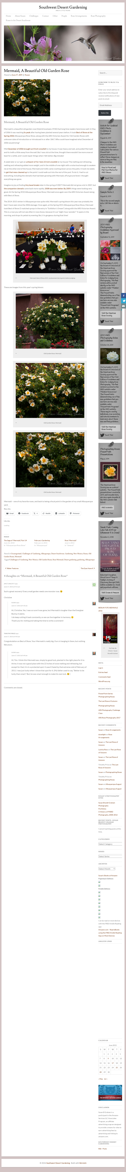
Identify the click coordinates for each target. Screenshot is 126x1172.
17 (113, 1063)
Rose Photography (98, 16)
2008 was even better (54, 188)
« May (100, 1079)
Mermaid (18, 557)
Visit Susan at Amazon (110, 593)
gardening (81, 560)
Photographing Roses (106, 706)
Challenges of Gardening (31, 554)
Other (55, 16)
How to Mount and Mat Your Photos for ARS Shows (110, 170)
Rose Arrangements (79, 16)
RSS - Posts (102, 1149)
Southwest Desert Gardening (63, 7)
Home (8, 16)
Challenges (33, 16)
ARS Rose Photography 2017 (109, 718)
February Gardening (42, 540)
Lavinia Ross (103, 749)
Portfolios (102, 809)
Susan (27, 75)
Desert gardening (70, 560)
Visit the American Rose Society (109, 314)
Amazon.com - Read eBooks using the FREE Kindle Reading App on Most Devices (110, 933)
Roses (85, 554)
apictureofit (9, 584)
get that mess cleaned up (16, 172)
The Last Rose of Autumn (107, 701)
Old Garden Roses (45, 560)
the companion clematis (14, 188)
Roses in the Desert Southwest (18, 20)
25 (117, 1067)
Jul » (105, 1079)
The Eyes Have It (87, 568)
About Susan (20, 16)
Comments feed (104, 677)
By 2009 (67, 188)
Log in (100, 668)
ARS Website (107, 507)
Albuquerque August (113, 784)
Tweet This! (109, 178)
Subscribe (105, 113)
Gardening (69, 554)
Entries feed (103, 672)
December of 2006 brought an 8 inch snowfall (27, 149)
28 (101, 1072)
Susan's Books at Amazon (107, 875)
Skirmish (82, 1163)
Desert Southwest (57, 554)
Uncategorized (16, 554)
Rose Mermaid (58, 560)
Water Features (13, 568)
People (64, 16)
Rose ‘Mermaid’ (71, 540)
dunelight (102, 734)
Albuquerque (45, 554)
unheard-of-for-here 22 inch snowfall (41, 162)
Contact (45, 16)
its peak (27, 132)
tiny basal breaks (32, 185)
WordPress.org (104, 681)
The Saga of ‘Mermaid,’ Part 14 (15, 540)
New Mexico (78, 554)
